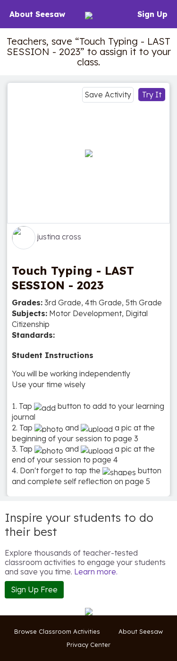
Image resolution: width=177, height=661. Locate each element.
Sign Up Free (34, 589)
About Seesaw (37, 14)
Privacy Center (88, 644)
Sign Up (152, 14)
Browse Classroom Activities (57, 631)
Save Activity (107, 94)
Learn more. (96, 571)
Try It (151, 94)
